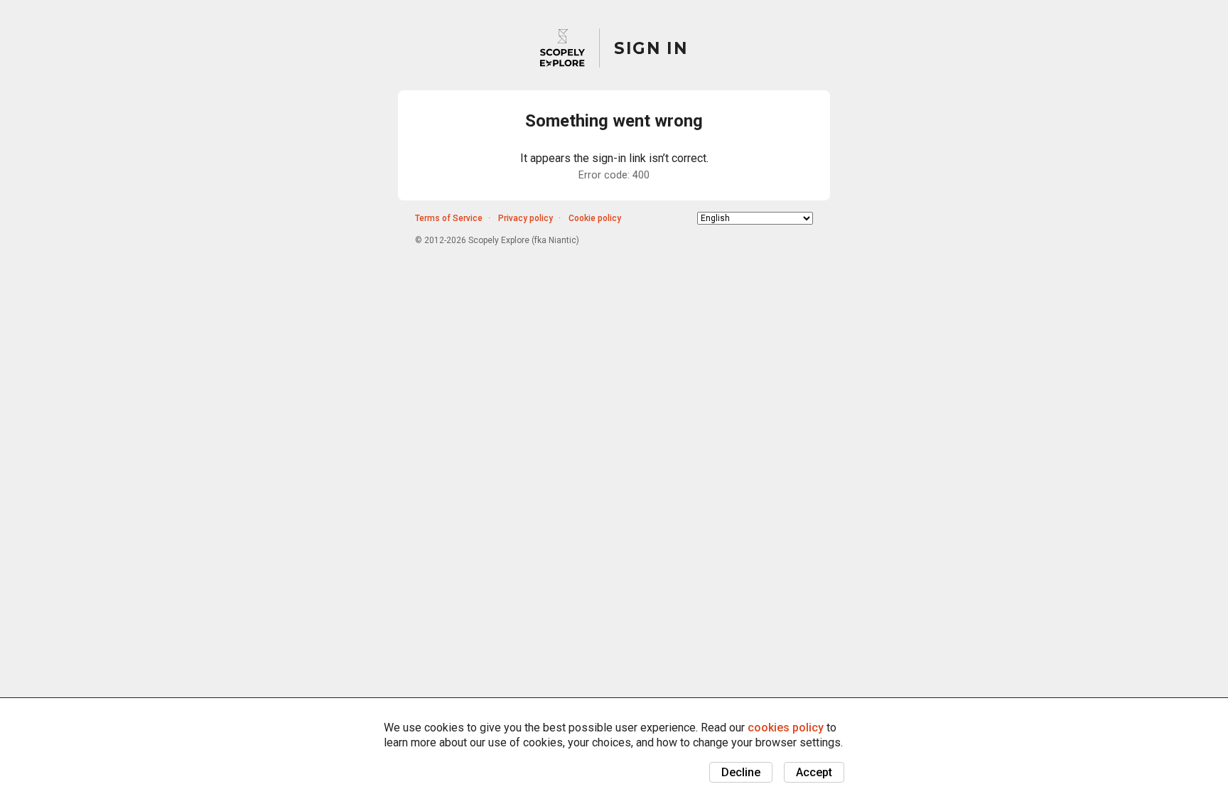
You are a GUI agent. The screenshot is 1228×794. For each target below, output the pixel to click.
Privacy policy (525, 218)
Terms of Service (449, 218)
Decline (740, 772)
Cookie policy (595, 218)
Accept (814, 772)
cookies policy (786, 727)
